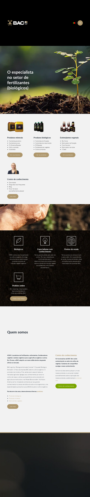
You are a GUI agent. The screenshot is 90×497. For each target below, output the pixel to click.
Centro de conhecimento (66, 386)
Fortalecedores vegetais (42, 147)
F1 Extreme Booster (15, 145)
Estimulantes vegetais (15, 401)
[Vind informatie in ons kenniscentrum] (45, 241)
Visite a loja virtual (19, 299)
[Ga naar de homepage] (17, 23)
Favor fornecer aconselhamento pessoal (16, 190)
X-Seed (64, 149)
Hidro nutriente (13, 147)
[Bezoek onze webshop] (18, 277)
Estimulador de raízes (68, 147)
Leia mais (13, 196)
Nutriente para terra (15, 141)
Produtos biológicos (15, 396)
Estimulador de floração (69, 143)
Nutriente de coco (14, 143)
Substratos (12, 149)
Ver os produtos (15, 155)
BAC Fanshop (34, 491)
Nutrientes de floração (42, 141)
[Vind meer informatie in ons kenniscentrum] (18, 168)
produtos (40, 391)
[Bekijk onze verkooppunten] (71, 241)
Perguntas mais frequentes (17, 185)
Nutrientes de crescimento (43, 143)
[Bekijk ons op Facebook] (9, 489)
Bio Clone (65, 141)
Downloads (12, 182)
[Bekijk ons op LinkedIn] (13, 489)
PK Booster (38, 145)
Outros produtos (40, 149)
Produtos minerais (14, 398)
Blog (10, 187)
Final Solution (66, 145)
